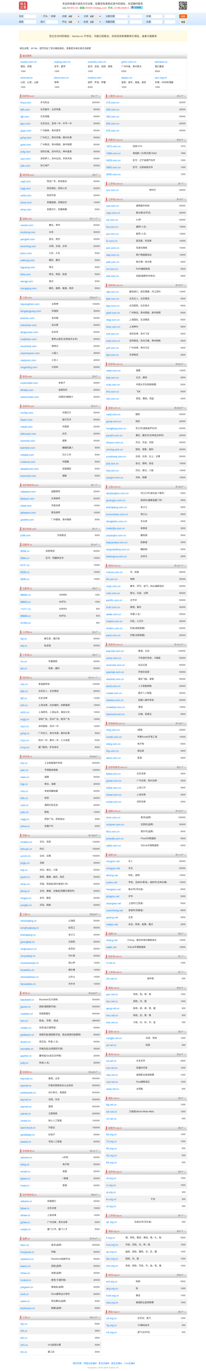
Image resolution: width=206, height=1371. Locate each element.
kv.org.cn (111, 1199)
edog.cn (24, 1164)
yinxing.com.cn (114, 449)
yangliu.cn (26, 905)
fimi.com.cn (112, 391)
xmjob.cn (25, 1229)
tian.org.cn (112, 1258)
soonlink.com (27, 440)
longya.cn (25, 898)
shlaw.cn (25, 1215)
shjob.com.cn (113, 787)
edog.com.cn (113, 744)
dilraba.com (26, 390)
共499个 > (95, 756)
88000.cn (25, 595)
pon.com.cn (112, 248)
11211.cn (25, 609)
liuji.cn (23, 870)
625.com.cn (112, 123)
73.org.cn (111, 1141)
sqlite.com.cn (113, 845)
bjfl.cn (23, 698)
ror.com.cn (112, 269)
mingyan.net (113, 868)
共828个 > (95, 914)
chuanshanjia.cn (29, 963)
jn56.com (25, 535)
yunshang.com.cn (116, 456)
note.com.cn (113, 593)
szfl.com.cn (112, 333)
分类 (86, 16)
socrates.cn (26, 1048)
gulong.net (112, 917)
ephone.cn (26, 1157)
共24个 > (181, 139)
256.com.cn (112, 109)
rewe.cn (24, 777)
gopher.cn (26, 1055)
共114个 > (180, 854)
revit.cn (24, 1294)
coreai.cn (25, 1120)
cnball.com (26, 426)
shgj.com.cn (113, 319)
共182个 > (180, 486)
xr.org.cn (111, 1185)
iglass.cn (25, 1178)
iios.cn (24, 763)
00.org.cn (111, 1148)
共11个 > (95, 485)
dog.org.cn (112, 1288)
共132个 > (180, 811)
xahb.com (25, 195)
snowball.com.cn (115, 707)
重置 (183, 22)
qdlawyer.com (28, 512)
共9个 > (96, 588)
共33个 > (181, 1054)
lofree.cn (25, 1273)
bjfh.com (25, 109)
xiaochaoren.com (30, 353)
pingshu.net (112, 896)
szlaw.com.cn (113, 801)
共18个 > (181, 199)
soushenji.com (28, 346)
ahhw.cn (25, 826)
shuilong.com (27, 232)
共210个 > (95, 1317)
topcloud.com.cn (115, 714)
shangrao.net (113, 903)
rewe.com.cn (113, 370)
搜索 (183, 16)
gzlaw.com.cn (113, 780)
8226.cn (24, 572)
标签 (86, 21)
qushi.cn (25, 877)
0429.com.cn (113, 160)
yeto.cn (24, 812)
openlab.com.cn (115, 672)
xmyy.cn (25, 747)
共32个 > (181, 987)
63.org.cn (111, 1134)
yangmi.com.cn (114, 477)
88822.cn (25, 602)
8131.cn (24, 565)
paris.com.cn (113, 635)
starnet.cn (26, 1106)
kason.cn (25, 1266)
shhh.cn (24, 712)
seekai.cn (25, 1141)
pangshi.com (27, 239)
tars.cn (24, 1020)
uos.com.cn (112, 205)
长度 (148, 21)
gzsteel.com (27, 519)
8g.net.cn (111, 1104)
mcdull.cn (25, 1280)
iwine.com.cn (113, 758)
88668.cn (25, 616)
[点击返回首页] (23, 5)
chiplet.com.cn (114, 621)
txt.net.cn (111, 1060)
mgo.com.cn (113, 212)
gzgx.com (25, 130)
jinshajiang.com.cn (116, 507)
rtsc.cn (24, 684)
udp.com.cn (112, 255)
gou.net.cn (112, 994)
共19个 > (95, 544)
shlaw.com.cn (113, 794)
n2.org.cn (111, 1332)
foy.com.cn (112, 226)
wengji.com (26, 281)
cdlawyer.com (28, 491)
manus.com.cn (114, 572)
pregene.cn (26, 1287)
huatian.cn (26, 842)
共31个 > (181, 767)
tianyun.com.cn (114, 442)
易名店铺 (115, 1363)
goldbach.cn (27, 1034)
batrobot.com (27, 447)
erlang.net (111, 940)
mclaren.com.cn (115, 824)
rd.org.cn (111, 1178)
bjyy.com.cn (112, 305)
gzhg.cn (24, 733)
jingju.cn (25, 863)
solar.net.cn (112, 1089)
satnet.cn (25, 1113)
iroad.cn (24, 1185)
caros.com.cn (113, 658)
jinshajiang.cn (28, 934)
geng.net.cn (112, 1008)
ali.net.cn (111, 1045)
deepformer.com (29, 468)
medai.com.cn (114, 693)
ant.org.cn (111, 1281)
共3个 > (182, 1098)
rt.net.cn (110, 963)
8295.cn (24, 579)
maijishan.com (28, 339)
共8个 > (182, 1127)
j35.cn (23, 1338)
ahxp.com (25, 209)
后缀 (64, 16)
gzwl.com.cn (113, 312)
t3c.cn (23, 1352)
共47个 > (181, 1231)
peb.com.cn (112, 262)
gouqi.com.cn (113, 421)
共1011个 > (94, 677)
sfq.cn (23, 645)
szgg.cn (24, 719)
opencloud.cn (27, 1127)
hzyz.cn (24, 740)
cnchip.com (26, 412)
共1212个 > (180, 644)
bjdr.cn (24, 691)
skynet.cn (25, 1099)
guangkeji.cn (27, 941)
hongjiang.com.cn (116, 428)
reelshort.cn (27, 1259)
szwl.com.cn (113, 340)
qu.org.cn (111, 1251)
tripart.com (26, 419)
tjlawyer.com (27, 498)
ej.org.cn (111, 1192)
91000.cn (25, 623)
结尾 (53, 16)
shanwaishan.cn (29, 977)
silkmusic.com (28, 433)
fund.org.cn (112, 1295)
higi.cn (24, 784)
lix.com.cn (111, 241)
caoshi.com (26, 225)
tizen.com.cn (113, 817)
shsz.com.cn (113, 326)
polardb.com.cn (114, 838)
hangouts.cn (27, 1252)
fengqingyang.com (30, 311)
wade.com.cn (113, 614)
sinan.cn (25, 884)
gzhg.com (25, 137)
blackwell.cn (27, 999)
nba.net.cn (112, 1075)
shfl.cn (24, 705)
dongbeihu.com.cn (116, 521)
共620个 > (95, 297)
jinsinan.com (27, 318)
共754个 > (95, 1238)
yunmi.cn (25, 856)
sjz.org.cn (111, 1222)
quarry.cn (25, 1041)
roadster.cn (26, 1013)
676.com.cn (112, 130)
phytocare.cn (27, 1308)
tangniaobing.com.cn (117, 549)
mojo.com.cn (113, 586)
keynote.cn (26, 1078)
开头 (45, 16)
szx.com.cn (112, 190)
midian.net (112, 924)
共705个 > (180, 285)
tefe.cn (24, 798)
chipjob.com (27, 454)
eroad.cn (25, 1171)
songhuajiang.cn (29, 927)
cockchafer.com (29, 383)
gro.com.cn (112, 234)
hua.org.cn (112, 1244)
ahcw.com (26, 202)
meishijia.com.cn (115, 528)
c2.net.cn (111, 1118)
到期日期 (110, 21)
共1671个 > (180, 565)
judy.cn (24, 1062)
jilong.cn (25, 891)
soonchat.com (28, 475)
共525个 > (180, 364)
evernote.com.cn (115, 665)
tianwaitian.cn (28, 984)
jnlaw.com (26, 505)
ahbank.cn (26, 1201)
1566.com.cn (113, 153)
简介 (42, 21)
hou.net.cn (112, 1015)
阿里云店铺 (89, 1363)
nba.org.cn (112, 1302)
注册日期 (110, 16)
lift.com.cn (112, 579)
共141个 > (95, 1151)
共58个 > (181, 1275)
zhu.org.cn (112, 1265)
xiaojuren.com (28, 360)
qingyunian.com (29, 332)
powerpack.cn (28, 1092)
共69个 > (95, 1194)
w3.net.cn (111, 1111)
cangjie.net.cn (114, 1038)
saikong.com (27, 260)
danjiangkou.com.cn (117, 493)
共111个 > (95, 218)
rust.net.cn (112, 1082)
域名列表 (77, 1363)
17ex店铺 (128, 1363)
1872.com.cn (113, 146)
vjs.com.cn (112, 219)
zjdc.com (25, 165)
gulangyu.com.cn (115, 500)
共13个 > (181, 96)
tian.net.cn (112, 1001)
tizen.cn (24, 1245)
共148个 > (180, 723)
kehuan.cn (26, 849)
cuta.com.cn (113, 384)
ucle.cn (24, 805)
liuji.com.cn (112, 470)
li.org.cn (110, 1237)
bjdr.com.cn (112, 298)
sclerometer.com (29, 397)
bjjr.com (24, 116)
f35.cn (23, 1331)
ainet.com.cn (113, 686)
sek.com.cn (112, 276)
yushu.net (111, 882)
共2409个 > (94, 993)
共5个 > (96, 174)
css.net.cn (112, 1068)
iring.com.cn (113, 730)
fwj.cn (23, 638)
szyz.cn (24, 726)
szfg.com (25, 151)
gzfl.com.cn (112, 347)
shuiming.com (28, 246)
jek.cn (23, 668)
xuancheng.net (114, 910)
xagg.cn (24, 819)
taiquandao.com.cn (117, 542)
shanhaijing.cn (28, 920)
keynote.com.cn (115, 651)
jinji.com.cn (112, 463)
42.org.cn (111, 1155)
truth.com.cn (113, 607)
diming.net (112, 875)
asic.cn (24, 770)
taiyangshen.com (30, 304)
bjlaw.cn (24, 1208)
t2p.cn (23, 1324)
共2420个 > (94, 1072)
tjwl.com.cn (112, 355)
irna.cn (24, 791)
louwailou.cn (27, 970)
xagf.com (25, 181)
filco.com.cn (113, 831)
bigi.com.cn (112, 377)
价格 (148, 16)
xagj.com (25, 188)
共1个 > (96, 528)
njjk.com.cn (112, 291)
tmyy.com (25, 102)
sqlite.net (111, 947)
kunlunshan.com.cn (117, 514)
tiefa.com (25, 274)
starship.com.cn (115, 679)
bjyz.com (25, 123)
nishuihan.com (28, 325)
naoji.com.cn (113, 414)
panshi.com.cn (114, 435)
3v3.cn (24, 1345)
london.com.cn (114, 628)
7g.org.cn (111, 1325)
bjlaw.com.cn (113, 773)
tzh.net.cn (111, 978)
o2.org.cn (111, 1318)
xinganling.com (28, 367)
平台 (64, 21)
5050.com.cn (113, 174)
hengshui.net (113, 889)
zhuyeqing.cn (27, 956)
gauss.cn (25, 1006)
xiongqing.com (28, 288)
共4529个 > (180, 407)
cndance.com (27, 461)
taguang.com (27, 267)
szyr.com (25, 158)
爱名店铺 (103, 1363)
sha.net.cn (112, 1022)
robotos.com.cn (114, 700)
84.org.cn (111, 1162)
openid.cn (25, 1085)
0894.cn (24, 558)
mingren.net (113, 861)
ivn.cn (23, 661)
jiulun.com (26, 253)
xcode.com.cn (114, 737)
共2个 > (96, 632)
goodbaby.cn (27, 1134)
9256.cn (24, 551)
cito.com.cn (112, 398)
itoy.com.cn (112, 751)
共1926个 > (94, 835)
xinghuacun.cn (28, 948)
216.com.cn (112, 102)
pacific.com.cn (114, 600)
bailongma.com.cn (116, 556)
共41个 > (95, 96)
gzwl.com (25, 144)
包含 (21, 16)
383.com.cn (112, 116)
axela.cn (25, 1301)
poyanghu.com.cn (116, 535)
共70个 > (95, 406)
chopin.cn (25, 1027)
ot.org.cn (111, 1206)
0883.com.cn (113, 167)
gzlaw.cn (25, 1222)
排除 (21, 21)
